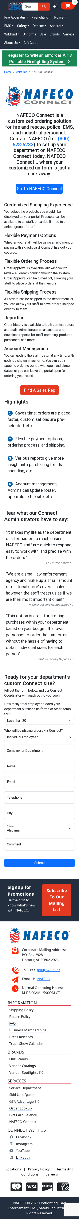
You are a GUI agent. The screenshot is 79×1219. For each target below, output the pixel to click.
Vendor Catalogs (22, 1065)
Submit (39, 863)
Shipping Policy (21, 1010)
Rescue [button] (38, 26)
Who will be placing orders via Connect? (33, 731)
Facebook (23, 1137)
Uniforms (29, 34)
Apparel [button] (55, 26)
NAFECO (43, 979)
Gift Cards (31, 43)
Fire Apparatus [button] (15, 17)
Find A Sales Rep (39, 390)
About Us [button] (11, 43)
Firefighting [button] (40, 17)
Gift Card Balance (23, 1115)
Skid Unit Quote (22, 1094)
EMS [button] (7, 26)
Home (8, 71)
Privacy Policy (39, 1169)
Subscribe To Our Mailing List (57, 900)
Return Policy (19, 1016)
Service (68, 34)
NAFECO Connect (22, 1121)
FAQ (12, 1023)
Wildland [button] (10, 34)
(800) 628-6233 (48, 970)
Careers (52, 1174)
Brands (55, 34)
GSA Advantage (21, 1101)
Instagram (24, 1144)
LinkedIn (23, 1157)
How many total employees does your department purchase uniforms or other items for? (37, 709)
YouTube (23, 1150)
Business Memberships (27, 1030)
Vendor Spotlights (24, 1072)
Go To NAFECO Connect (39, 188)
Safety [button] (22, 26)
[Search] (44, 7)
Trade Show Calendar (26, 1043)
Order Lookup (20, 1108)
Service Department (25, 1088)
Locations (13, 1169)
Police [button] (59, 17)
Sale (43, 34)
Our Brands (18, 1059)
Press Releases (21, 1037)
